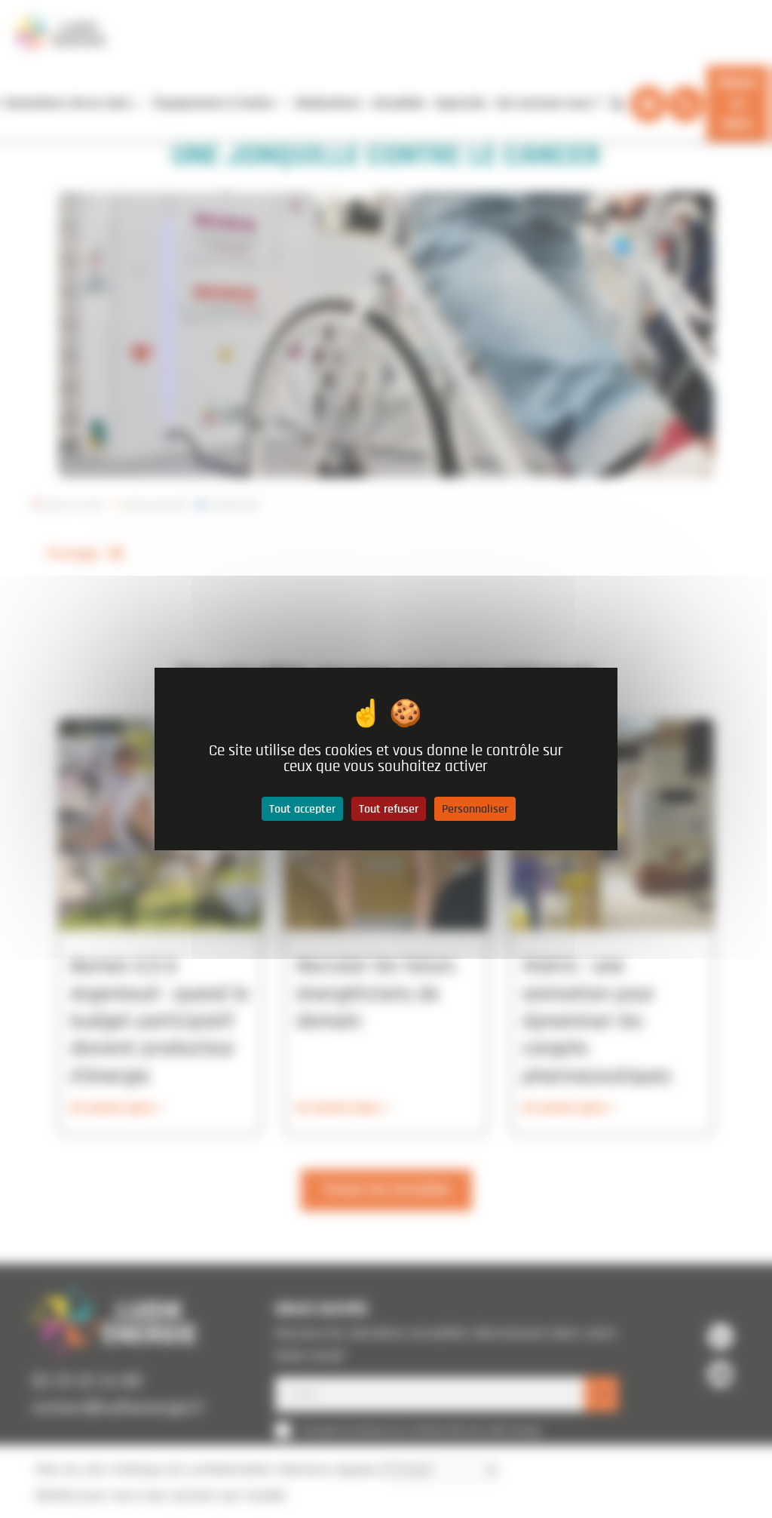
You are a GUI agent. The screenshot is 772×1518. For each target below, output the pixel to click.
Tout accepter (302, 809)
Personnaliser (475, 809)
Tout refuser (388, 809)
